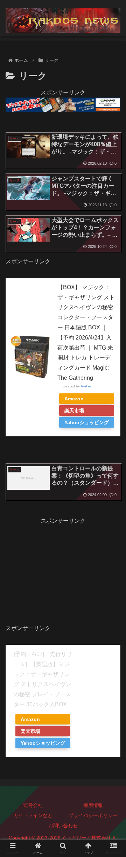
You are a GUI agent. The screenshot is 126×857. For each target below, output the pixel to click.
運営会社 (33, 805)
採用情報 (93, 805)
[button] (112, 827)
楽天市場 (74, 410)
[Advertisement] (63, 569)
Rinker (86, 386)
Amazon (74, 398)
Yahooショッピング (86, 422)
